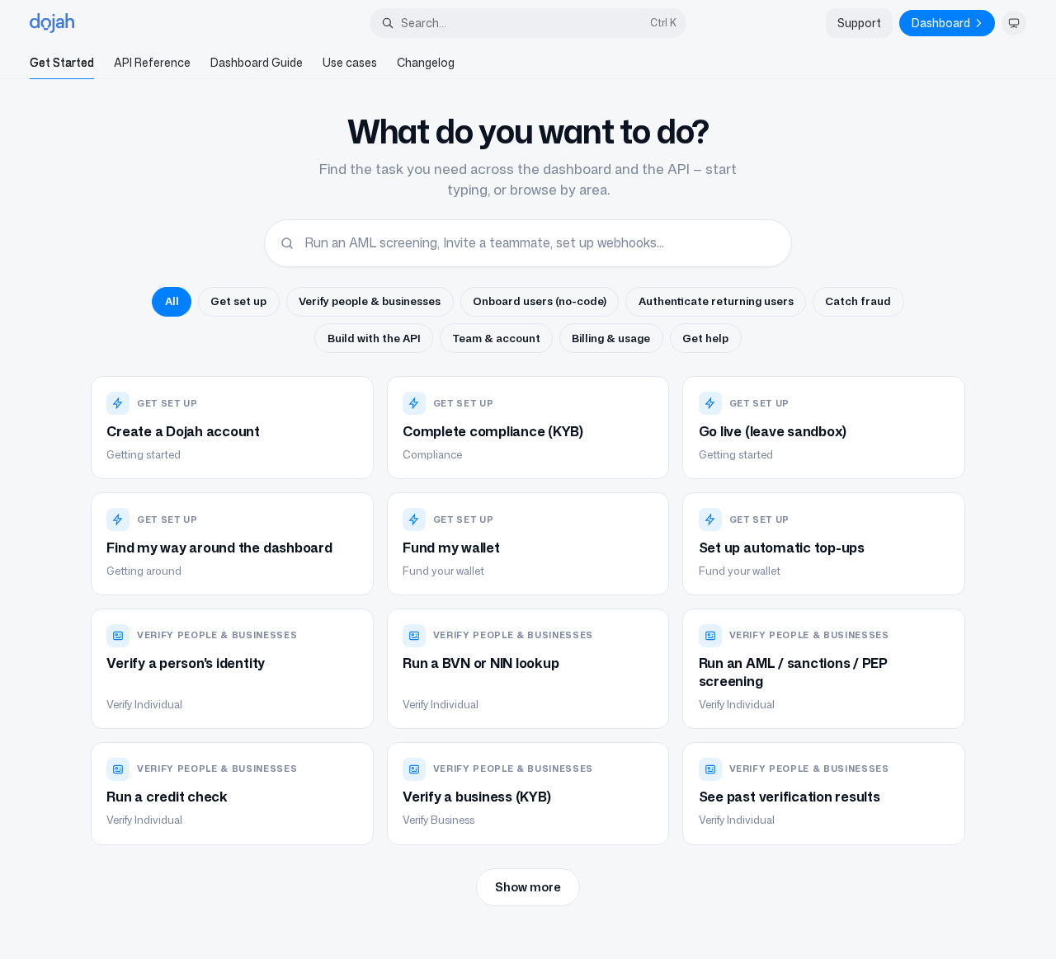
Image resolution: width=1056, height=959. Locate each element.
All (172, 301)
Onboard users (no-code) (539, 301)
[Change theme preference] (1014, 23)
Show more (528, 887)
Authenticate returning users (716, 301)
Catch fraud (858, 301)
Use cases (350, 62)
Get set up (238, 301)
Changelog (426, 62)
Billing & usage (611, 338)
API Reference (152, 62)
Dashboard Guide (256, 62)
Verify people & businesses (370, 301)
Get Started (62, 62)
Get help (705, 338)
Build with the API (374, 338)
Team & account (496, 338)
